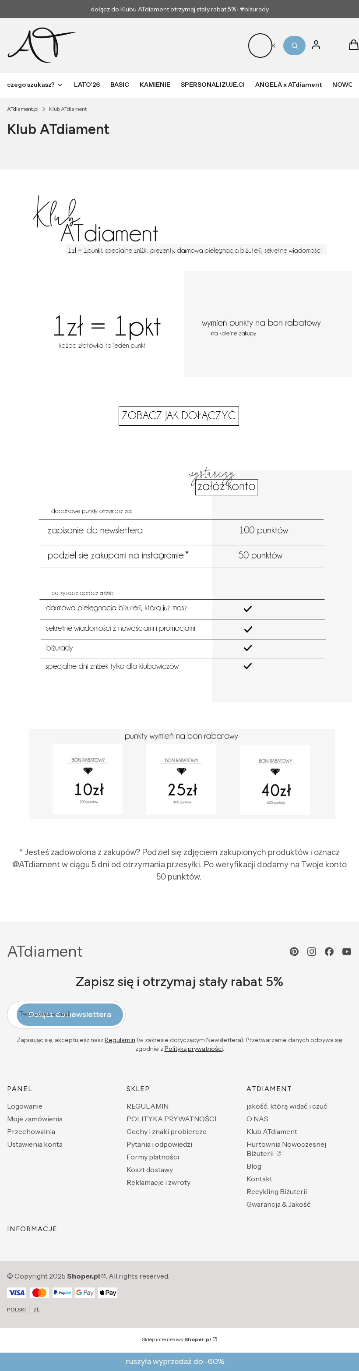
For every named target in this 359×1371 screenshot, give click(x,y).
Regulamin (120, 1040)
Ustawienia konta (35, 1144)
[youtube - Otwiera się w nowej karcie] (346, 951)
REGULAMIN (148, 1106)
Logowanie (24, 1106)
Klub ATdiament (271, 1131)
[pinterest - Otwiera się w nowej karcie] (294, 951)
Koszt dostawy (150, 1169)
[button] (294, 45)
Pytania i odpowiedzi (159, 1144)
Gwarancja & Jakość (278, 1204)
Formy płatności (153, 1156)
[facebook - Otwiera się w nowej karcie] (329, 951)
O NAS (257, 1118)
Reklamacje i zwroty (158, 1182)
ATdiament (45, 951)
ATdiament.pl (23, 109)
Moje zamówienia (35, 1118)
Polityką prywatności (194, 1049)
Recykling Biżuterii (276, 1191)
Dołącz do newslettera (69, 1014)
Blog (253, 1166)
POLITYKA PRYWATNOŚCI (171, 1118)
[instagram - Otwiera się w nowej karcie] (311, 951)
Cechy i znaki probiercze (167, 1131)
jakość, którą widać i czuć (286, 1106)
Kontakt (259, 1178)
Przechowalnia (31, 1131)
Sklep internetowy (176, 1339)
